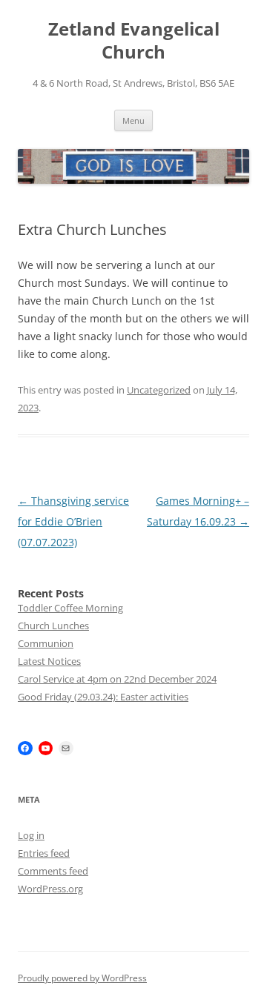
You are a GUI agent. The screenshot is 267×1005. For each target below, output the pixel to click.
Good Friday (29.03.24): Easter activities (103, 696)
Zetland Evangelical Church (134, 41)
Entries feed (44, 853)
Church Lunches (53, 625)
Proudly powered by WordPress (82, 978)
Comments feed (53, 871)
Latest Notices (49, 661)
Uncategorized (159, 390)
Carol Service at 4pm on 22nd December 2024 (117, 679)
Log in (31, 835)
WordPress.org (50, 888)
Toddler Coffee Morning (70, 607)
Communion (45, 643)
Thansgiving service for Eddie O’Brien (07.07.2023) (73, 521)
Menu (133, 120)
